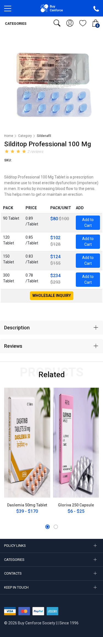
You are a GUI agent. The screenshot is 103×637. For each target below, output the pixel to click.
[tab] (51, 328)
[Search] (57, 23)
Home (8, 136)
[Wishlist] (83, 23)
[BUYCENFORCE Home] (51, 8)
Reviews (13, 346)
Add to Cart (88, 222)
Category (25, 136)
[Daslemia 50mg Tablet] (27, 443)
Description (17, 327)
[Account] (70, 23)
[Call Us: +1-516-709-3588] (96, 9)
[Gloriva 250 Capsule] (76, 443)
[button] (47, 526)
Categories (15, 23)
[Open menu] (7, 9)
